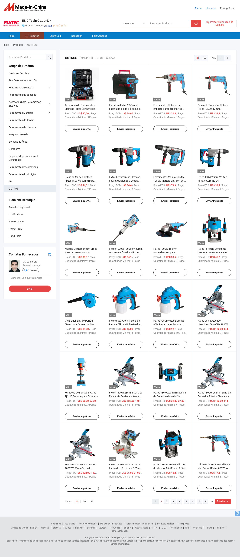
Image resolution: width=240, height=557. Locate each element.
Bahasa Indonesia (120, 530)
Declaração (69, 523)
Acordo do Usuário (88, 523)
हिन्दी (187, 527)
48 (91, 501)
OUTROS (13, 188)
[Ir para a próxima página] (227, 58)
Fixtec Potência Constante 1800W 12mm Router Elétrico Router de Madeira (213, 252)
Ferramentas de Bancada (22, 94)
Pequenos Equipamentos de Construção (24, 157)
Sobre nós (56, 523)
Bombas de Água (18, 141)
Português (115, 527)
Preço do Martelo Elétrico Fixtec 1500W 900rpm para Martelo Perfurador (79, 180)
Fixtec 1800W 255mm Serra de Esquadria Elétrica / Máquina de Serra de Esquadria (214, 396)
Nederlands (176, 527)
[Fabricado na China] (26, 7)
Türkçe (209, 527)
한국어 (154, 527)
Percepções (183, 523)
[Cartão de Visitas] (49, 254)
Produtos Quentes (19, 73)
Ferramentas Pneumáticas (23, 167)
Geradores (14, 149)
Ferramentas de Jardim (21, 120)
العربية (164, 527)
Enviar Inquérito (82, 128)
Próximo (221, 501)
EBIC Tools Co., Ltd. (35, 21)
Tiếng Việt (220, 527)
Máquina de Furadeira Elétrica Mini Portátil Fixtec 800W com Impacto (213, 468)
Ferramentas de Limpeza (22, 127)
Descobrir (76, 35)
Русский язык (141, 527)
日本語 (68, 527)
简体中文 (45, 527)
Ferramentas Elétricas (21, 87)
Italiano (127, 527)
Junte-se (211, 8)
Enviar (30, 288)
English (33, 527)
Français (79, 527)
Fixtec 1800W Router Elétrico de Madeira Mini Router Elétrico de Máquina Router (170, 468)
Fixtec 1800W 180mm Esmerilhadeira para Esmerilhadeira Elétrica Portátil (170, 252)
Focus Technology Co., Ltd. (114, 537)
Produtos (34, 35)
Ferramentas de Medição (22, 174)
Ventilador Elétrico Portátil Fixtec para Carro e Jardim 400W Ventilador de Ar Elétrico (81, 324)
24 (76, 501)
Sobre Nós (55, 35)
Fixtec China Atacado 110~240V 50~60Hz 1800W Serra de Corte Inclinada (212, 324)
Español (91, 527)
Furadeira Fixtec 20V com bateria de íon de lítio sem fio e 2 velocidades (125, 108)
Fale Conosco (99, 35)
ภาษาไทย (197, 527)
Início (12, 35)
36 (84, 501)
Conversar (32, 270)
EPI (10, 181)
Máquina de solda (18, 134)
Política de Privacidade (111, 523)
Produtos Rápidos (165, 523)
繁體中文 (57, 527)
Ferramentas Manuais (21, 112)
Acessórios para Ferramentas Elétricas (25, 103)
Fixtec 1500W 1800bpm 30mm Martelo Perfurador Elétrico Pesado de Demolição (125, 252)
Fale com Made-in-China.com (140, 523)
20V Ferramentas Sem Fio (23, 80)
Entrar (198, 8)
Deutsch (102, 527)
